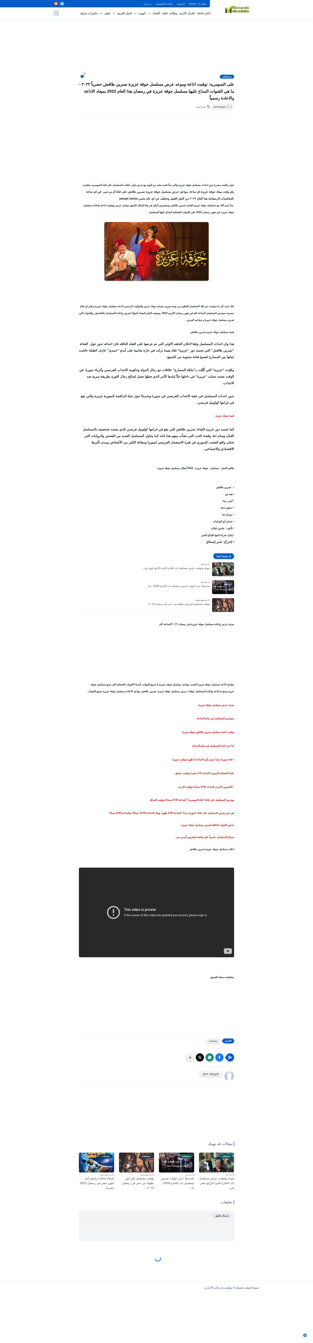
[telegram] (62, 3)
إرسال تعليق (222, 1215)
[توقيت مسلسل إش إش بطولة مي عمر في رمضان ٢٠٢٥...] (223, 605)
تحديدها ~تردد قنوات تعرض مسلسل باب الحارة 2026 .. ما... (178, 586)
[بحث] (56, 13)
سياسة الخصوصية (164, 3)
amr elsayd (220, 106)
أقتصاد (156, 13)
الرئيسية (181, 3)
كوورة (142, 13)
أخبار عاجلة (203, 13)
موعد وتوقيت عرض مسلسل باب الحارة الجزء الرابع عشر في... (176, 568)
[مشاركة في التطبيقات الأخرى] (190, 1057)
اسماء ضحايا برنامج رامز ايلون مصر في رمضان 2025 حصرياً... (97, 1183)
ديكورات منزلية (89, 13)
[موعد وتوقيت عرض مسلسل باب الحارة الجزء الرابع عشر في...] (223, 569)
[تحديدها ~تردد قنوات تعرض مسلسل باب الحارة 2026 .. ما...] (223, 587)
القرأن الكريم (187, 13)
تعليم (107, 13)
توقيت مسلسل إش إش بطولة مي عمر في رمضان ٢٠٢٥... (178, 604)
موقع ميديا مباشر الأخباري (218, 1287)
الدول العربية (124, 13)
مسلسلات (227, 76)
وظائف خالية (169, 13)
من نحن (147, 3)
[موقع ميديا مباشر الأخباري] (237, 9)
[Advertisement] (156, 49)
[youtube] (56, 3)
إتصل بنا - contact (197, 3)
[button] (219, 1057)
